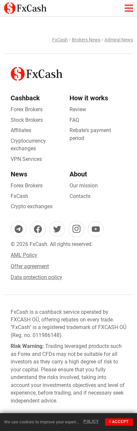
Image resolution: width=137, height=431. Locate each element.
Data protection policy (36, 277)
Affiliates (21, 130)
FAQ (74, 120)
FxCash (60, 39)
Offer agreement (30, 266)
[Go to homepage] (25, 6)
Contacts (79, 196)
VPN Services (26, 159)
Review (77, 109)
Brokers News (86, 39)
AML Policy (24, 255)
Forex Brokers (27, 109)
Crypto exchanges (32, 206)
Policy (90, 421)
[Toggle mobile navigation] (128, 8)
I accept (119, 421)
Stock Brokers (27, 120)
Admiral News (118, 39)
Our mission (83, 185)
